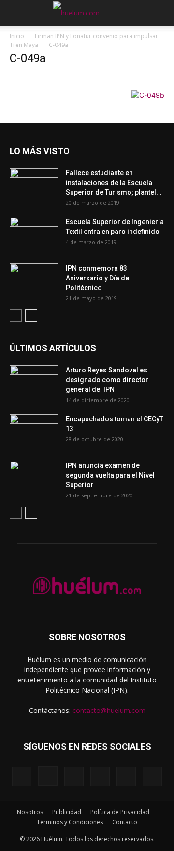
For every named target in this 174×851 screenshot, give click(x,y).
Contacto (124, 822)
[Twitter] (126, 776)
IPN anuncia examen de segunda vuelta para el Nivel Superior (110, 475)
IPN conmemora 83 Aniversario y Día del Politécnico (98, 278)
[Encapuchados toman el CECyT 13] (34, 431)
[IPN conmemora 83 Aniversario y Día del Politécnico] (34, 280)
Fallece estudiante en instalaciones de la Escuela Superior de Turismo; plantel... (114, 182)
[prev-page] (16, 315)
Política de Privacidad (119, 812)
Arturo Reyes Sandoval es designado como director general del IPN (107, 379)
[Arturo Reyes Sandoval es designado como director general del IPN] (34, 382)
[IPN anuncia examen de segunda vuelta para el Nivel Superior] (34, 478)
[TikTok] (100, 776)
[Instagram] (48, 776)
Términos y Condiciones (70, 822)
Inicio (17, 36)
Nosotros (30, 812)
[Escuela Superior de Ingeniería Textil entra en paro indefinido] (34, 231)
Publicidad (66, 812)
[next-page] (31, 315)
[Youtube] (152, 776)
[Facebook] (21, 776)
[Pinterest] (74, 776)
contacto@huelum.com (108, 710)
